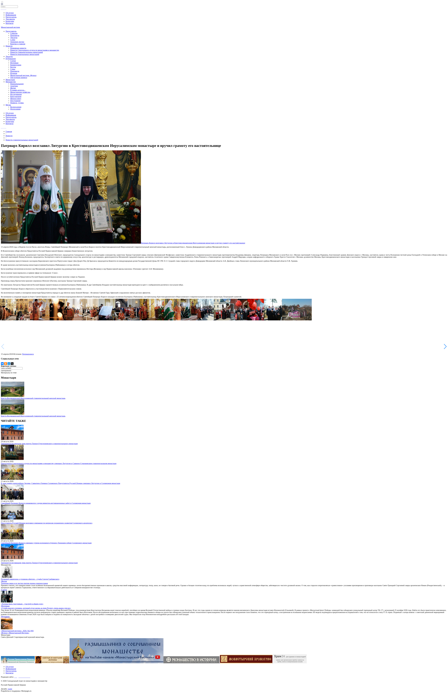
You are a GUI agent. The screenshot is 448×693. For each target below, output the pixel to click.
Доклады (13, 38)
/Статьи (4, 590)
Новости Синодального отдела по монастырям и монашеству (34, 50)
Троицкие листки (17, 42)
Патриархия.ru (28, 354)
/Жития (4, 581)
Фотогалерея (15, 109)
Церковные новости (18, 48)
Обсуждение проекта (18, 78)
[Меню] (2, 4)
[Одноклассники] (5, 363)
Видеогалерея (15, 107)
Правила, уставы (17, 103)
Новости (9, 46)
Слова (12, 40)
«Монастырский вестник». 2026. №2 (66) (17, 631)
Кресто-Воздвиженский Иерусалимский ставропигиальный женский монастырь (33, 398)
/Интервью (5, 606)
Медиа (8, 105)
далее (10, 689)
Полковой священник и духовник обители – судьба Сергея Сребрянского (30, 579)
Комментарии (15, 65)
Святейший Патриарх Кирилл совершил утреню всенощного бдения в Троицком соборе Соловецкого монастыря (46, 543)
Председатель (11, 17)
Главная (9, 132)
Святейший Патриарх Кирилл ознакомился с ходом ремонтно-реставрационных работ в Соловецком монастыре (46, 503)
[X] (12, 363)
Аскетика (14, 86)
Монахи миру (15, 99)
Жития (13, 88)
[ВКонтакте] (2, 363)
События (13, 33)
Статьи (13, 61)
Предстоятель (11, 31)
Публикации (11, 59)
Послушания (15, 101)
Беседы (13, 67)
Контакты (9, 23)
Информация (11, 15)
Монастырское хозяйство (20, 92)
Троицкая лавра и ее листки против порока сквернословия (24, 583)
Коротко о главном (17, 44)
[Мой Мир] (8, 363)
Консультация (15, 96)
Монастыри (10, 80)
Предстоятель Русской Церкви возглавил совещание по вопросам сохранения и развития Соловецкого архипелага (46, 523)
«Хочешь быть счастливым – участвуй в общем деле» (22, 604)
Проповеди (14, 35)
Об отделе (10, 13)
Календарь (10, 21)
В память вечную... (17, 90)
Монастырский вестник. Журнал (23, 75)
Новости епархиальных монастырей (24, 54)
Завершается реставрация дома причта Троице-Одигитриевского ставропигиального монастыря (39, 444)
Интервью (14, 63)
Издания (13, 73)
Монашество (11, 82)
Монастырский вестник (10, 27)
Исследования (16, 94)
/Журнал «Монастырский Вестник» (15, 633)
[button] (445, 346)
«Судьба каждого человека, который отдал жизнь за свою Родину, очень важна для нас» (36, 608)
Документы (10, 19)
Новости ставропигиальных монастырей (26, 52)
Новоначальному (17, 84)
